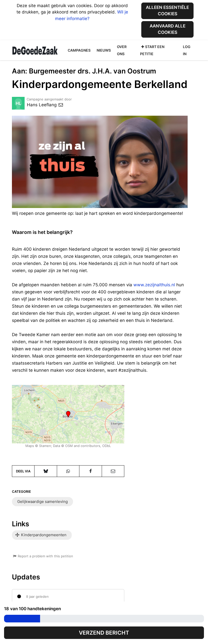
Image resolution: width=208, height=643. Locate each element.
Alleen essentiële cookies (167, 10)
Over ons (122, 50)
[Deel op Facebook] (90, 471)
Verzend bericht (104, 633)
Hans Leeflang (42, 104)
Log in (186, 50)
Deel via (23, 471)
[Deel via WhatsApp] (68, 471)
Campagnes (79, 50)
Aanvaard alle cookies (167, 29)
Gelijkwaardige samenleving (42, 501)
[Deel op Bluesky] (45, 471)
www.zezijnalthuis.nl (154, 284)
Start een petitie (152, 50)
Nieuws (104, 50)
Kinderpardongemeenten (43, 534)
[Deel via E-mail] (113, 471)
